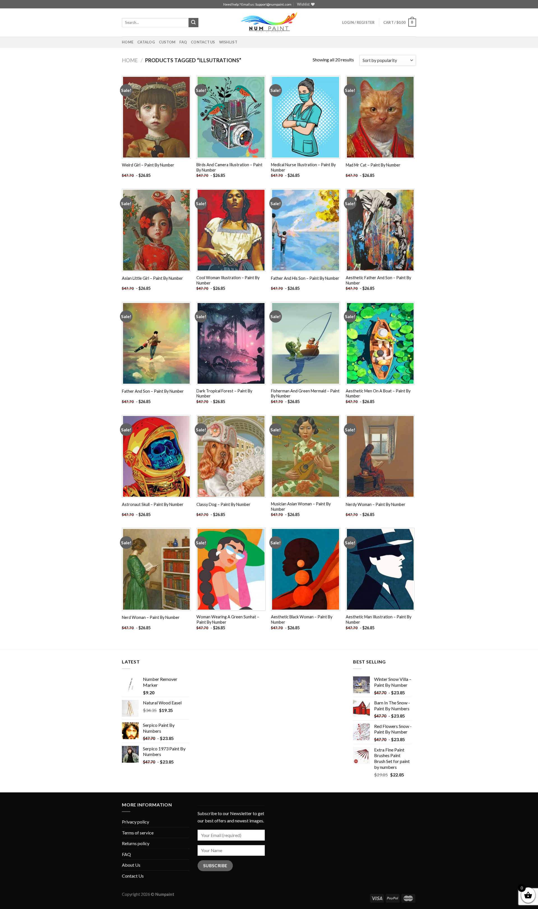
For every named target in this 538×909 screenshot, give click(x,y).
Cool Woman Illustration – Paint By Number (227, 280)
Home (127, 42)
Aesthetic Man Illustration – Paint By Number (378, 619)
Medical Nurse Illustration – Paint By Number (303, 167)
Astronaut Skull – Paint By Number (153, 504)
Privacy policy (135, 821)
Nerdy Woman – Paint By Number (375, 504)
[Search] (193, 22)
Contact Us (203, 42)
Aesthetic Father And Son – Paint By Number (378, 280)
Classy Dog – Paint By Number (223, 504)
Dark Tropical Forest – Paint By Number (224, 393)
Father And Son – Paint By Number (153, 391)
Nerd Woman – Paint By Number (151, 617)
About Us (131, 865)
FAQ (183, 42)
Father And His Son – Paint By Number (305, 278)
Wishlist (228, 42)
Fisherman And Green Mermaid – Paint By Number (305, 393)
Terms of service (138, 832)
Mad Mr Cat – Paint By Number (373, 165)
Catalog (146, 42)
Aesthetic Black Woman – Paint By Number (301, 619)
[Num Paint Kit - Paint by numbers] (269, 22)
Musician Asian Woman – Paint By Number (301, 506)
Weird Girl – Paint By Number (148, 165)
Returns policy (135, 843)
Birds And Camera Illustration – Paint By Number (229, 167)
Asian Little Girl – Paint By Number (152, 278)
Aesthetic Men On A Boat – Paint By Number (378, 393)
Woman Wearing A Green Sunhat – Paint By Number (227, 619)
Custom (167, 42)
